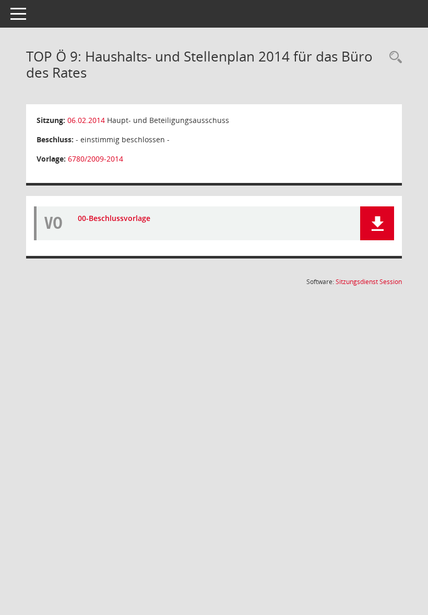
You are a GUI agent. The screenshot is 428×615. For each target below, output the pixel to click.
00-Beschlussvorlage (114, 218)
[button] (377, 223)
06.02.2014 (86, 120)
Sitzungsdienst (369, 281)
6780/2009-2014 (95, 159)
